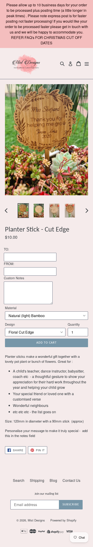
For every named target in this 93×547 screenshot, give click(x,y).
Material (10, 308)
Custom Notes (14, 278)
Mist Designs (37, 520)
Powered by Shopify (63, 520)
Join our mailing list (46, 494)
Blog (53, 480)
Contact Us (71, 480)
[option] (23, 210)
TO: (6, 249)
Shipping (37, 480)
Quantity (74, 324)
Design (10, 324)
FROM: (9, 263)
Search (18, 480)
